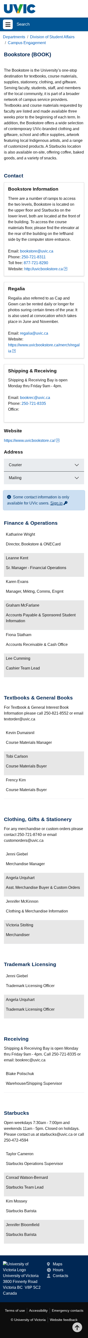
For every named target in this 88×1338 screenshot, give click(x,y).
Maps (57, 1264)
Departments (14, 37)
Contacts (60, 1276)
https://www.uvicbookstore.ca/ (29, 440)
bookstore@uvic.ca (36, 251)
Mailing (15, 478)
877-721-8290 (36, 263)
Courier (15, 465)
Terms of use (15, 1310)
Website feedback (63, 1320)
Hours (58, 1270)
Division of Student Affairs (52, 37)
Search (23, 24)
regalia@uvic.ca (34, 333)
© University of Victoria (28, 1320)
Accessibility (38, 1310)
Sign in (59, 503)
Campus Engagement (27, 43)
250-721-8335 (34, 403)
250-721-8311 (34, 257)
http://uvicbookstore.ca (43, 269)
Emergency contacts (67, 1310)
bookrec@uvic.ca (35, 398)
